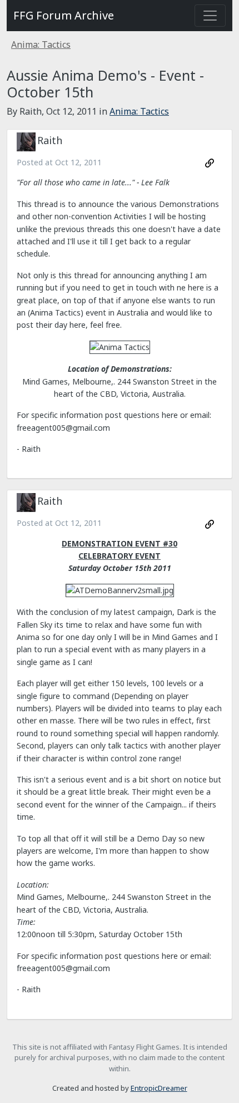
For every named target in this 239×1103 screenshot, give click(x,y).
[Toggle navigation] (210, 15)
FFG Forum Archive (63, 15)
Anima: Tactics (41, 44)
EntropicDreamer (159, 1088)
